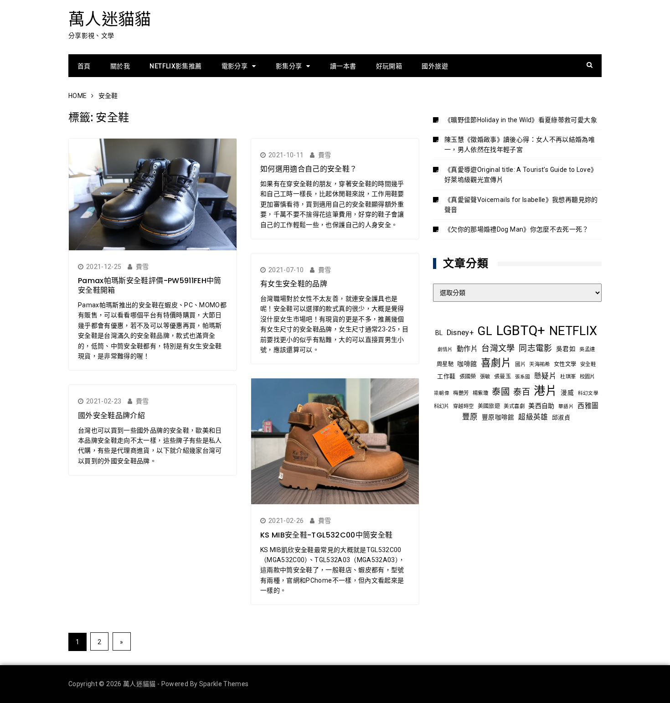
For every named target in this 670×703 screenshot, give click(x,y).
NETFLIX (573, 331)
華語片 (566, 406)
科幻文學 (588, 393)
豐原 (470, 417)
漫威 (567, 392)
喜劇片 (496, 362)
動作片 (467, 349)
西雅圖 (587, 406)
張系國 (523, 377)
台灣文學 (498, 348)
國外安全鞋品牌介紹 (111, 415)
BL (439, 332)
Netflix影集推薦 (175, 66)
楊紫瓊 (480, 393)
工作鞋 (446, 376)
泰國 (501, 392)
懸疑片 (545, 376)
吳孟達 (587, 349)
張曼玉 (502, 376)
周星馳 (445, 364)
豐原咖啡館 (498, 417)
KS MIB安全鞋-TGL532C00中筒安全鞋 (326, 535)
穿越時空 (463, 406)
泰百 (521, 392)
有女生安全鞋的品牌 (293, 284)
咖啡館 (467, 363)
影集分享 (289, 66)
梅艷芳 (461, 393)
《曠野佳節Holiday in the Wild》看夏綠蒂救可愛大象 (520, 120)
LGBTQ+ (521, 330)
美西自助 (541, 405)
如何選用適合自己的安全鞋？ (308, 169)
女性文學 (565, 364)
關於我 (120, 66)
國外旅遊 (435, 66)
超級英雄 (533, 417)
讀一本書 (343, 66)
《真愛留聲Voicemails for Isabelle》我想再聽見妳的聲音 (521, 204)
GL (484, 331)
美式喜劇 (514, 406)
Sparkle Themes (224, 683)
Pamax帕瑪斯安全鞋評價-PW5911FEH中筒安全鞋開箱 (150, 285)
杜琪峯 (568, 376)
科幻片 (441, 406)
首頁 (84, 66)
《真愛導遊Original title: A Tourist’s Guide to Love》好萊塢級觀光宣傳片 (520, 174)
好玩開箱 (389, 66)
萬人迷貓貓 (109, 19)
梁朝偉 (441, 393)
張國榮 (467, 376)
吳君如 (566, 348)
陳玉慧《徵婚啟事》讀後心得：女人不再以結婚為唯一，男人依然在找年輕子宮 (519, 144)
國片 (520, 364)
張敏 (485, 376)
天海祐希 (539, 364)
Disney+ (460, 332)
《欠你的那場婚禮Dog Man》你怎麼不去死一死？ (516, 229)
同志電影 (535, 348)
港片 (545, 391)
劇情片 (445, 349)
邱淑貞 (561, 417)
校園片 (587, 376)
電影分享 (234, 66)
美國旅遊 (489, 406)
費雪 (142, 266)
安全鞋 (588, 364)
